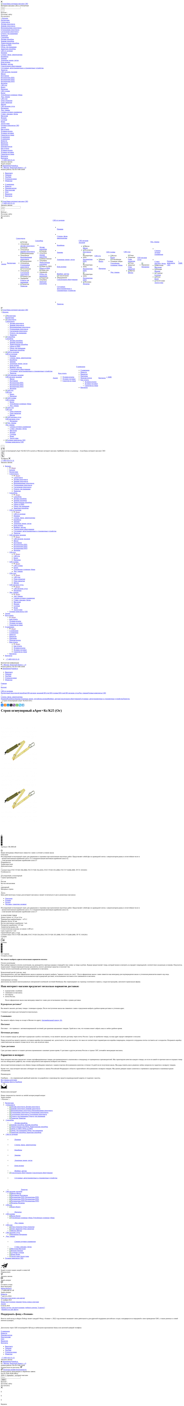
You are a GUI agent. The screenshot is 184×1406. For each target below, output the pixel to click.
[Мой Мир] (8, 705)
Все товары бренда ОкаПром (11, 1082)
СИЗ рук (17, 556)
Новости (4, 1294)
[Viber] (14, 705)
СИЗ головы (18, 566)
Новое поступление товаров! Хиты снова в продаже (20, 1302)
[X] (11, 705)
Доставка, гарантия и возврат (16, 904)
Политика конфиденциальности (15, 1369)
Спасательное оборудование (70, 699)
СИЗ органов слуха (21, 588)
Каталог (12, 470)
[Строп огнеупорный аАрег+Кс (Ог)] (19, 774)
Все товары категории (9, 1080)
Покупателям (6, 1337)
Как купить (13, 619)
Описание (8, 898)
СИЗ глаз (17, 577)
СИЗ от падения (19, 514)
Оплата (7, 902)
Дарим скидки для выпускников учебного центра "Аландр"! (23, 1307)
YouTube (8, 177)
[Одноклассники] (5, 705)
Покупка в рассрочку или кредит (13, 1298)
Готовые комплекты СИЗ (97, 693)
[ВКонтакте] (2, 705)
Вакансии (4, 1341)
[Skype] (20, 705)
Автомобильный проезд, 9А (52, 1020)
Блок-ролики (43, 699)
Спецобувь (18, 497)
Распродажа (5, 693)
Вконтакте (9, 173)
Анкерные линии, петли (29, 699)
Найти (4, 1379)
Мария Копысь (6, 1288)
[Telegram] (23, 705)
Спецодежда (18, 477)
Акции (3, 1304)
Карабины (11, 699)
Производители (6, 1335)
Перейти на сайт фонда (9, 1309)
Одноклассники (11, 179)
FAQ (2, 1339)
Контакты (4, 1343)
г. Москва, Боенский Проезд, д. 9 (14, 167)
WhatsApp (8, 181)
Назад (14, 468)
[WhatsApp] (17, 705)
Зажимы (18, 699)
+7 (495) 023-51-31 (8, 160)
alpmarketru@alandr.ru (10, 166)
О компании (13, 631)
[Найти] (2, 10)
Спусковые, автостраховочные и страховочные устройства (101, 699)
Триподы (126, 699)
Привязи (4, 699)
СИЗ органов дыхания (22, 539)
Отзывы (8, 900)
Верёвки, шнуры (54, 699)
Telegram (8, 175)
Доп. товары (18, 596)
